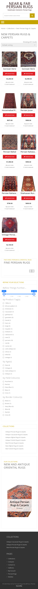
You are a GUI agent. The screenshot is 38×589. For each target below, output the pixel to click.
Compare (11, 562)
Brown (8, 403)
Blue (7, 390)
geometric (9, 317)
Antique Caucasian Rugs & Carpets (16, 434)
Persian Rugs (12, 574)
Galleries (11, 568)
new (7, 337)
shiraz (8, 352)
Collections (10, 28)
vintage (8, 357)
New (7, 365)
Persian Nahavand (28, 152)
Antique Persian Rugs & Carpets (15, 432)
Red (7, 384)
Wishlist (10, 577)
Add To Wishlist (10, 84)
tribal (7, 354)
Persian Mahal (9, 152)
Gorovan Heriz (9, 69)
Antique (8, 374)
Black (7, 401)
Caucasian (9, 312)
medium (8, 332)
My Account (11, 571)
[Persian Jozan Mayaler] (28, 100)
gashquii (8, 314)
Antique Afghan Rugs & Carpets (15, 437)
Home (3, 28)
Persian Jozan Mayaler (28, 110)
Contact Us (11, 565)
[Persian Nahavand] (28, 142)
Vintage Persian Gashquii (9, 235)
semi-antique (10, 349)
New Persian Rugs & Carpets (14, 443)
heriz (7, 323)
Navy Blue (9, 387)
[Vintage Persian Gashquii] (9, 225)
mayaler (8, 329)
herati (8, 320)
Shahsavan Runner (28, 193)
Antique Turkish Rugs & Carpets (15, 440)
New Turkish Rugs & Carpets (14, 449)
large (7, 326)
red (7, 343)
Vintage (8, 368)
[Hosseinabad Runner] (9, 100)
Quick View (10, 82)
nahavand (9, 335)
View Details (10, 73)
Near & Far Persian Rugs (19, 5)
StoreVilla (19, 586)
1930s (8, 303)
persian (9, 340)
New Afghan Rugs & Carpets (14, 446)
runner (8, 346)
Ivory (7, 393)
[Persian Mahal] (9, 142)
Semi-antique (10, 371)
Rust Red (9, 381)
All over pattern (11, 306)
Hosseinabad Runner (9, 110)
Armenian (9, 309)
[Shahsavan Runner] (28, 183)
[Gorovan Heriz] (9, 59)
